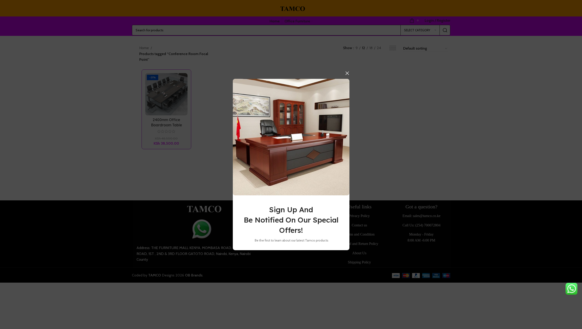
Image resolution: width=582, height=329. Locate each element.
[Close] (347, 73)
